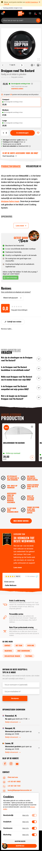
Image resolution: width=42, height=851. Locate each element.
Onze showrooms (23, 651)
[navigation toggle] (39, 13)
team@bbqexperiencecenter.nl (19, 790)
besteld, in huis (13, 142)
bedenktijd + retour (14, 140)
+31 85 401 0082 (14, 782)
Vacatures (8, 651)
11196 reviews (30, 576)
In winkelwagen (22, 133)
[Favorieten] (30, 13)
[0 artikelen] (3, 13)
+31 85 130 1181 (14, 786)
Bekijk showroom (11, 722)
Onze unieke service (21, 521)
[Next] (21, 65)
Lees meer (18, 567)
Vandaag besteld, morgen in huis (12, 8)
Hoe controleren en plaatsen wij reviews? (16, 292)
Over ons (30, 645)
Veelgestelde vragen (12, 656)
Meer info (25, 815)
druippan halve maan (10, 201)
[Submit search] (38, 20)
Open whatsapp (11, 277)
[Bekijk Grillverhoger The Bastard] (18, 442)
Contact (7, 645)
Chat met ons (13, 777)
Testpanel (28, 656)
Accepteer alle (20, 846)
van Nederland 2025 (15, 146)
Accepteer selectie (20, 841)
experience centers (17, 88)
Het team (19, 645)
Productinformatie (11, 166)
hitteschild (23, 176)
